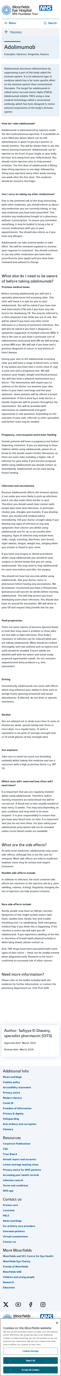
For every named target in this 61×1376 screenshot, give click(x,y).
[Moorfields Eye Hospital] (27, 14)
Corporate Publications (16, 1143)
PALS (6, 1215)
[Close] (57, 1322)
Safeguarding (11, 1118)
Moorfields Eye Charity (16, 1261)
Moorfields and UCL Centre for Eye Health (28, 1256)
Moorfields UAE (12, 1271)
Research (8, 1282)
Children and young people (18, 1277)
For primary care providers (19, 1226)
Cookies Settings (30, 1351)
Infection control (13, 1180)
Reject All (30, 1360)
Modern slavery (12, 1097)
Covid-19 (8, 1103)
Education (9, 1287)
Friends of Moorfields (15, 1266)
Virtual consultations (15, 1236)
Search (52, 23)
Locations (8, 1210)
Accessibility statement (17, 1087)
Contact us (9, 1241)
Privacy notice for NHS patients (22, 1169)
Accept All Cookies (30, 1370)
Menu (12, 23)
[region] (30, 1347)
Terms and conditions (15, 1185)
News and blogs (12, 1077)
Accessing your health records (21, 1175)
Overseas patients (14, 1231)
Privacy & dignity (13, 1113)
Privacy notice (11, 1092)
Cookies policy (11, 1082)
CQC (5, 1148)
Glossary (8, 1129)
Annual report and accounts (19, 1159)
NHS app (8, 1190)
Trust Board (10, 1154)
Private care (10, 1205)
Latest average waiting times (20, 1164)
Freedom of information (17, 1108)
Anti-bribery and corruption (19, 1124)
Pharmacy (16, 32)
